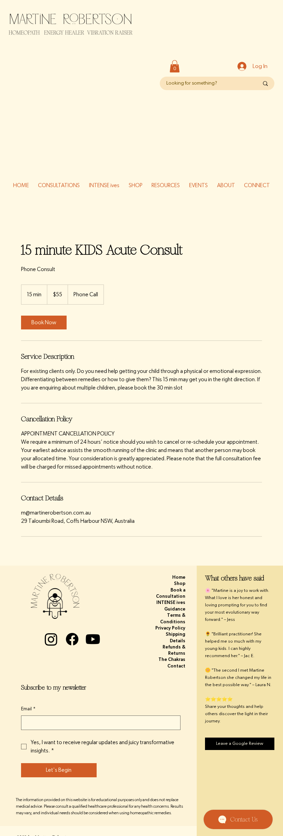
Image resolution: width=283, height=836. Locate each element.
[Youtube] (93, 639)
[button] (174, 66)
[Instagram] (51, 639)
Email (28, 709)
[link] (44, 322)
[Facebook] (72, 639)
